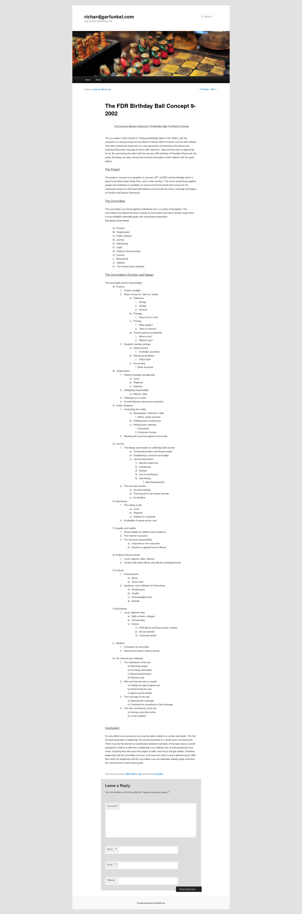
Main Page (130, 773)
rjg (109, 89)
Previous (203, 89)
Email (112, 864)
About (98, 79)
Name (112, 849)
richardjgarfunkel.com (109, 16)
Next (214, 89)
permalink (158, 773)
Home (87, 79)
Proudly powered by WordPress (151, 903)
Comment (112, 805)
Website (111, 879)
